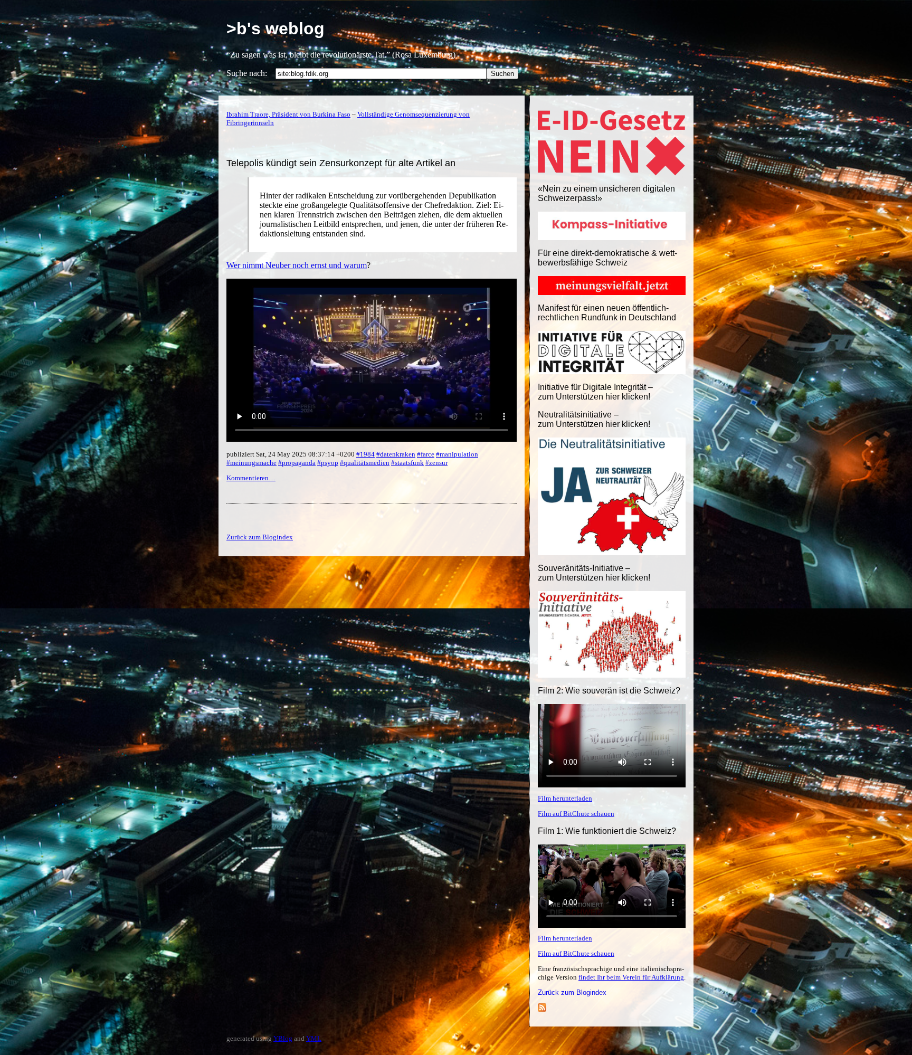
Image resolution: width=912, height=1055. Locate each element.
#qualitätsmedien (365, 463)
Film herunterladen (565, 798)
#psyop (327, 463)
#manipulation (457, 454)
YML (313, 1038)
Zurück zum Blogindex (572, 992)
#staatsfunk (407, 463)
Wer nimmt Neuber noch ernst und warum (296, 265)
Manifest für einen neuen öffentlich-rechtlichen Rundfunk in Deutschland (607, 312)
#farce (425, 454)
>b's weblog (275, 28)
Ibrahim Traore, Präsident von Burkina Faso (288, 114)
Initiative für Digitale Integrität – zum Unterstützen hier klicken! (595, 392)
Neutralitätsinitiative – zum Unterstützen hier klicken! (594, 419)
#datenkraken (395, 454)
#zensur (436, 463)
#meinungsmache (251, 463)
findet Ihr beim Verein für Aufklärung (631, 977)
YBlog (282, 1038)
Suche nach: (246, 73)
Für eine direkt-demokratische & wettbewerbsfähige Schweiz (607, 258)
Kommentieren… (251, 478)
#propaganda (297, 463)
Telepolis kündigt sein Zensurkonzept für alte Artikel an (340, 163)
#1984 (365, 454)
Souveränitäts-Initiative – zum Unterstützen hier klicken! (594, 573)
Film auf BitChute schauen (576, 814)
